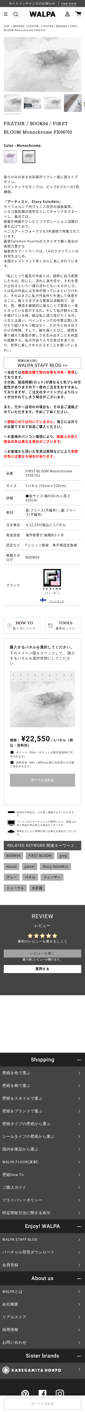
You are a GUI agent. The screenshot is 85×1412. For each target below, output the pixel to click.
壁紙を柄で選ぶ (16, 1085)
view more (68, 3)
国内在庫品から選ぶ (20, 1149)
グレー (11, 877)
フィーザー (52, 877)
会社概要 (10, 1304)
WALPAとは (12, 1291)
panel (30, 866)
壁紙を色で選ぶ (16, 1073)
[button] (15, 14)
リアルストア (14, 1317)
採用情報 (10, 1329)
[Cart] (78, 14)
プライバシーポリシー (22, 1200)
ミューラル (15, 887)
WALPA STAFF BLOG (20, 1239)
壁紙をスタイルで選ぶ (22, 1098)
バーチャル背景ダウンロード (28, 1252)
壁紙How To (13, 1174)
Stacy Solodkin (55, 866)
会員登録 (10, 1265)
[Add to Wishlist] (42, 794)
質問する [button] (42, 969)
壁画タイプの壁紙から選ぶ (26, 1123)
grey (63, 855)
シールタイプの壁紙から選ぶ (28, 1136)
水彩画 (37, 887)
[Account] (67, 14)
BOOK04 (13, 855)
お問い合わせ (14, 1342)
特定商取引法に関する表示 (26, 1213)
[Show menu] (7, 14)
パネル (30, 877)
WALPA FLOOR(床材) (20, 1162)
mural (11, 866)
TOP (6, 26)
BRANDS (19, 26)
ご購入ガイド (14, 1187)
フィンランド (57, 601)
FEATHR (33, 26)
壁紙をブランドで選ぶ (22, 1111)
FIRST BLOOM (40, 855)
